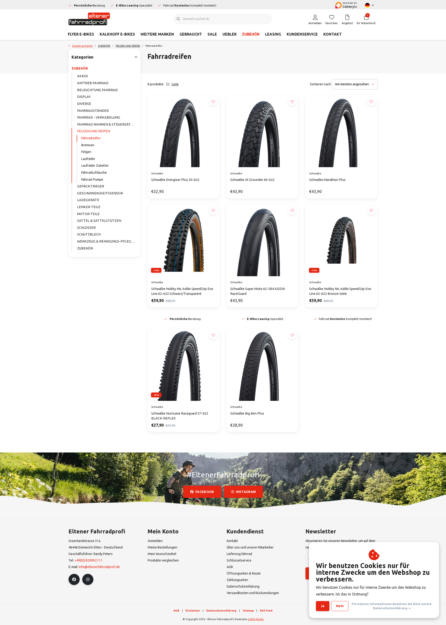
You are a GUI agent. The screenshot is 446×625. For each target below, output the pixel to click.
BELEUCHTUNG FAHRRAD (97, 90)
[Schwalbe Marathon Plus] (341, 131)
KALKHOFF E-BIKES (117, 34)
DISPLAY (84, 97)
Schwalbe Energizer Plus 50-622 (175, 180)
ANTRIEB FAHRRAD (92, 83)
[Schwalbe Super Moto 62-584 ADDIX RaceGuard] (262, 240)
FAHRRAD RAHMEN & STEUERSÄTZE (106, 124)
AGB (176, 610)
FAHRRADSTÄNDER (93, 111)
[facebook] (74, 579)
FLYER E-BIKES (81, 34)
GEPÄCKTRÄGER (90, 186)
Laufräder (88, 159)
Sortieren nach (320, 84)
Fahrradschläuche (94, 172)
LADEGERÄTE (88, 200)
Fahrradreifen (91, 138)
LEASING (273, 34)
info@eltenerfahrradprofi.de (99, 567)
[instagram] (87, 579)
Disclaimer (193, 610)
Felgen (86, 152)
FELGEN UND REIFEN (93, 131)
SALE (212, 34)
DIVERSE (84, 104)
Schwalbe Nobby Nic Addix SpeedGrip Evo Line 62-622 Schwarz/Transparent (182, 291)
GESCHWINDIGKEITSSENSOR (100, 193)
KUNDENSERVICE (302, 34)
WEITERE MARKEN (157, 34)
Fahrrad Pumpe (92, 179)
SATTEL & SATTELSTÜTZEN (99, 221)
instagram (246, 492)
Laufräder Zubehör (95, 165)
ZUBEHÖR (250, 34)
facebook (204, 492)
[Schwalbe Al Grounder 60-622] (262, 131)
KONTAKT (332, 34)
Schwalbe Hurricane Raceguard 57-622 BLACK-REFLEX (179, 416)
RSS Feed (266, 610)
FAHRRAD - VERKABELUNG (98, 117)
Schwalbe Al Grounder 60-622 (252, 180)
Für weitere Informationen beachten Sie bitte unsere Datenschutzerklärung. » (392, 606)
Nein (340, 606)
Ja (323, 606)
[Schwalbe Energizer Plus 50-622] (184, 131)
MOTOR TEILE (88, 214)
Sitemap (248, 610)
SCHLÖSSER (86, 227)
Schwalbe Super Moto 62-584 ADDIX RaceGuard (257, 291)
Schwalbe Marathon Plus (327, 180)
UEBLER (229, 34)
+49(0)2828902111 (88, 560)
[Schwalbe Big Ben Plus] (262, 365)
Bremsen (87, 145)
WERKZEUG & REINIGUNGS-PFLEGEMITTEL (107, 241)
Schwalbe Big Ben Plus (247, 413)
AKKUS (82, 76)
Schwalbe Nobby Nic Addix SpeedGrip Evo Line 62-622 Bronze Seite (340, 291)
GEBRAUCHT (191, 34)
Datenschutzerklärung (221, 610)
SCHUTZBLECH (89, 234)
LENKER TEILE (88, 207)
